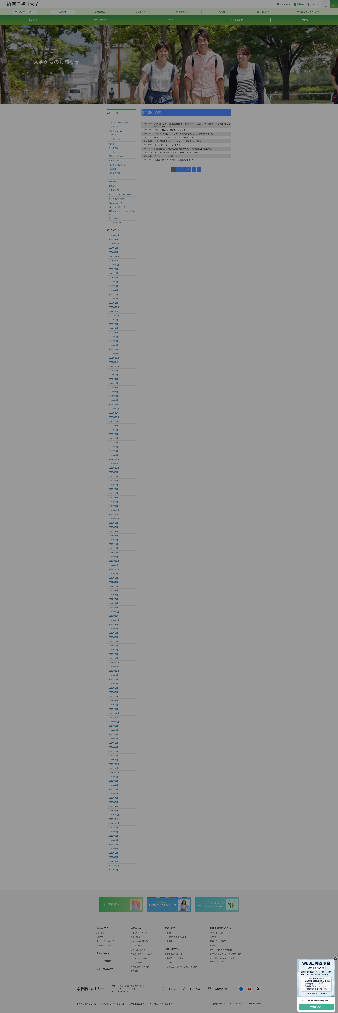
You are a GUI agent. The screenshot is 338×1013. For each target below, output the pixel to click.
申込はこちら (316, 1007)
